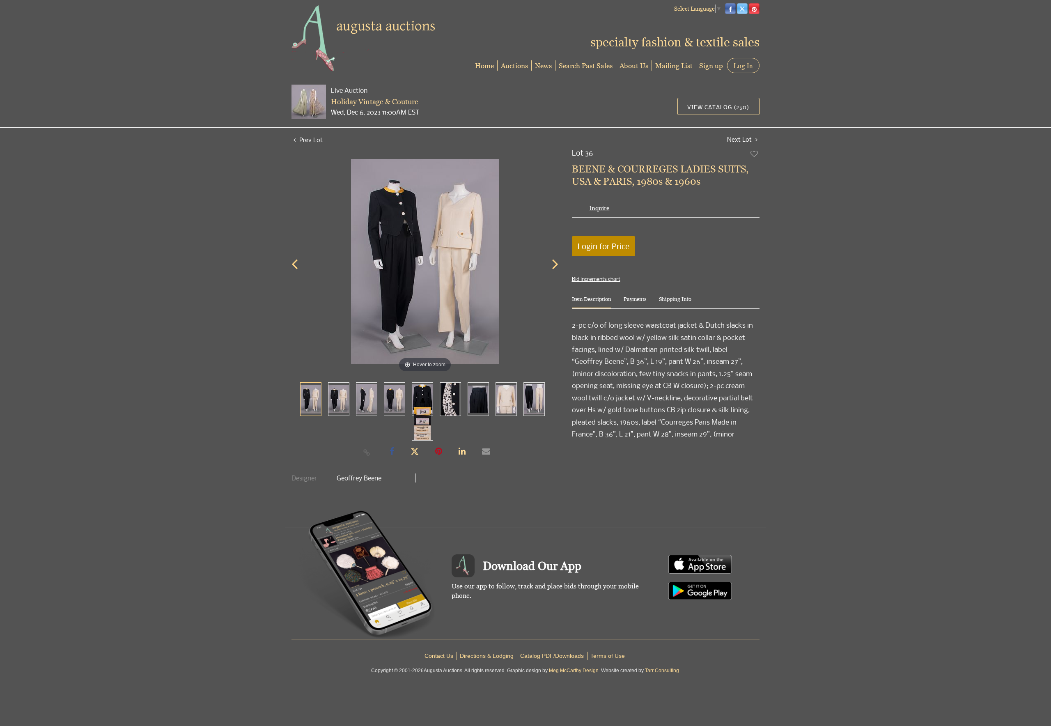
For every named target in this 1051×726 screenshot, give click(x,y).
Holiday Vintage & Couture (374, 101)
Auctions (514, 65)
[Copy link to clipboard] (367, 452)
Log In (743, 65)
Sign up (711, 65)
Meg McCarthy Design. (574, 670)
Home (484, 65)
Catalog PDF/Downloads (552, 655)
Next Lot (740, 139)
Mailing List (674, 65)
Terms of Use (607, 655)
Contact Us (439, 655)
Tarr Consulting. (662, 670)
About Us (634, 65)
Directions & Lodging (487, 655)
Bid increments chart (596, 279)
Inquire (599, 208)
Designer (304, 477)
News (543, 65)
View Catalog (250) (718, 107)
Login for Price (603, 246)
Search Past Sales (586, 65)
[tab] (591, 302)
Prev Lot (310, 140)
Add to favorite (755, 154)
